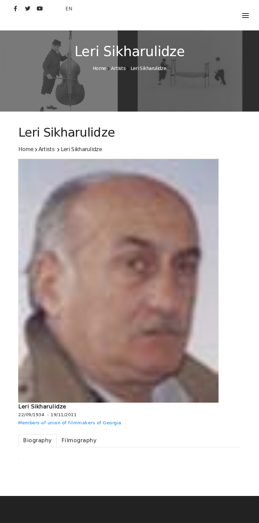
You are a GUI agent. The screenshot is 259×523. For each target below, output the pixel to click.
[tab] (37, 440)
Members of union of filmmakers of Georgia (69, 422)
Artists (118, 68)
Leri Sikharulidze (148, 68)
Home (99, 68)
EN (68, 9)
